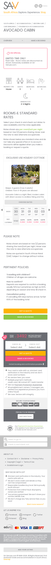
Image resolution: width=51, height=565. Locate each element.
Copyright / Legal (14, 462)
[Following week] (49, 210)
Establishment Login (15, 465)
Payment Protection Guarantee (28, 385)
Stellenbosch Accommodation (31, 27)
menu (41, 6)
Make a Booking (38, 40)
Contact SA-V (12, 459)
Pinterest (12, 518)
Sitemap (7, 559)
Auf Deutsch (26, 416)
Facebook (13, 515)
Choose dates (25, 202)
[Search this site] (36, 6)
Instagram (27, 515)
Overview (8, 40)
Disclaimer (25, 459)
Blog (24, 518)
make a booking (25, 317)
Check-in (16, 344)
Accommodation (24, 23)
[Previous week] (2, 210)
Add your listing (25, 550)
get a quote (25, 311)
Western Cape (38, 23)
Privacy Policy (38, 459)
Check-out (34, 344)
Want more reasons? (35, 504)
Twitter (40, 515)
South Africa (9, 23)
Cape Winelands (10, 27)
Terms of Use (29, 462)
